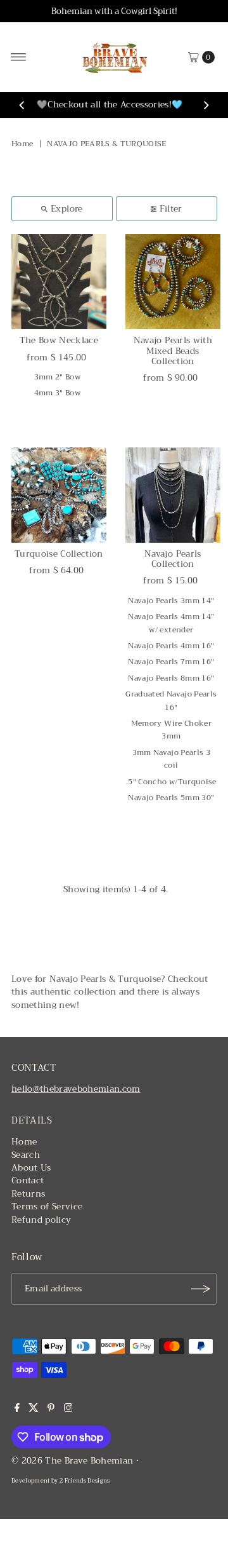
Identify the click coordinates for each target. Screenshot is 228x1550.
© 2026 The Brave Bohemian (72, 1460)
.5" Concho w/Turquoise (171, 781)
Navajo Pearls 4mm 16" (171, 645)
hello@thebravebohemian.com (76, 1089)
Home (22, 143)
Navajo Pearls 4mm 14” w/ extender (171, 623)
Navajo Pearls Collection (172, 559)
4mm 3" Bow (57, 392)
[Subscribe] (201, 1289)
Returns (28, 1193)
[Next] (205, 105)
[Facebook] (17, 1409)
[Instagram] (68, 1409)
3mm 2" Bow (57, 377)
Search (25, 1155)
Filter (171, 208)
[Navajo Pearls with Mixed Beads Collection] (172, 281)
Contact (27, 1180)
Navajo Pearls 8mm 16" (171, 678)
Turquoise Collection (59, 554)
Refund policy (41, 1220)
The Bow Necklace (59, 340)
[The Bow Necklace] (58, 281)
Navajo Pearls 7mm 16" (171, 661)
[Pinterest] (51, 1409)
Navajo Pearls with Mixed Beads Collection (173, 351)
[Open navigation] (18, 57)
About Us (31, 1167)
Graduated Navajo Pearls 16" (171, 700)
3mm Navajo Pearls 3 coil (171, 759)
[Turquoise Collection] (58, 495)
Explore (66, 208)
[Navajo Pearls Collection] (172, 495)
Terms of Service (46, 1206)
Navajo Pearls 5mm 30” (171, 797)
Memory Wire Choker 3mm (171, 729)
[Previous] (22, 105)
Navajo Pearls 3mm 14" (171, 600)
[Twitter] (33, 1409)
